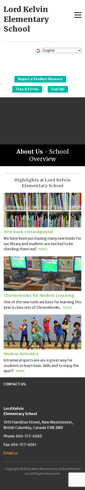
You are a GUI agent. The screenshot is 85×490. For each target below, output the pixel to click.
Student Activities (21, 353)
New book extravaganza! (28, 231)
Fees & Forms (27, 89)
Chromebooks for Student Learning (39, 295)
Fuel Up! (57, 89)
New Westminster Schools (42, 62)
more (42, 249)
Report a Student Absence (40, 79)
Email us (10, 453)
